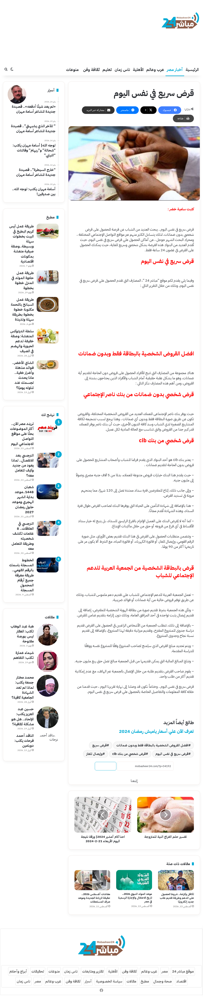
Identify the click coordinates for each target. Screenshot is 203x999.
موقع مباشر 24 (183, 971)
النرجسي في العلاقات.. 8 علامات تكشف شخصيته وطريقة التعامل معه (22, 536)
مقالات (131, 981)
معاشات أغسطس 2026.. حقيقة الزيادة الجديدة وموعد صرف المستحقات (94, 898)
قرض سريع (99, 745)
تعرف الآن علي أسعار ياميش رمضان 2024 (156, 731)
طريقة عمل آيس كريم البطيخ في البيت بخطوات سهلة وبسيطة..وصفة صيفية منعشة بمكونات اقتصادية (21, 243)
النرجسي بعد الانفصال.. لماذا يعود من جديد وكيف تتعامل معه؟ (22, 465)
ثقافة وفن (91, 70)
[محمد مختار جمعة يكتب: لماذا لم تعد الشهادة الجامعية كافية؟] (47, 686)
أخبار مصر (175, 70)
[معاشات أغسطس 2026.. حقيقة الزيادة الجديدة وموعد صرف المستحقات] (92, 880)
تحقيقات (37, 971)
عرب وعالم (155, 70)
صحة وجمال (162, 981)
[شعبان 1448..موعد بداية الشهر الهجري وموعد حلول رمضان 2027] (47, 491)
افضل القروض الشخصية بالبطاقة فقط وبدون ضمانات (152, 745)
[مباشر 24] (180, 21)
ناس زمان (122, 70)
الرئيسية (192, 70)
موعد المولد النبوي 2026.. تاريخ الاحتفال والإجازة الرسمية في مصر (135, 898)
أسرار (88, 981)
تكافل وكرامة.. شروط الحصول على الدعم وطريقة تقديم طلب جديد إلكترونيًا (177, 898)
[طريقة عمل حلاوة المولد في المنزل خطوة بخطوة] (47, 277)
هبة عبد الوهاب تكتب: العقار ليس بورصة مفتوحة (22, 634)
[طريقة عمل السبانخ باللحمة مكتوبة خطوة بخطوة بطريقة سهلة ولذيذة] (47, 304)
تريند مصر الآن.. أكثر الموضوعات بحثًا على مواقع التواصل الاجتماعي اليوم (22, 433)
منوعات (72, 70)
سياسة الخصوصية (109, 981)
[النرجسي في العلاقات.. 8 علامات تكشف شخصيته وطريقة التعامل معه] (47, 528)
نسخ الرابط (105, 766)
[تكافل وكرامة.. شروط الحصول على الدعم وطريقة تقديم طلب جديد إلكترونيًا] (176, 880)
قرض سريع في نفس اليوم (171, 754)
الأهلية (138, 70)
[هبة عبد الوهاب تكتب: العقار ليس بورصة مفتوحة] (47, 635)
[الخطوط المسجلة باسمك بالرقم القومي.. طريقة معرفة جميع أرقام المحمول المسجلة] (47, 565)
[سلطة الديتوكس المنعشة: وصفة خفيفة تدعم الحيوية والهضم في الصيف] (47, 336)
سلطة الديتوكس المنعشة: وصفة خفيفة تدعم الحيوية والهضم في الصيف (22, 341)
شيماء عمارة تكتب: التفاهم (23, 655)
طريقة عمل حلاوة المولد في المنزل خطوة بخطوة (22, 280)
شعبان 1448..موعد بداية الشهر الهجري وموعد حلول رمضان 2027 (23, 499)
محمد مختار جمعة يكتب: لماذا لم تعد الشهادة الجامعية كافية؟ (22, 687)
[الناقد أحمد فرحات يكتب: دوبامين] (47, 744)
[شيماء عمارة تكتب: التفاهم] (47, 661)
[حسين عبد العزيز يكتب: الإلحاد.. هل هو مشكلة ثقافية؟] (47, 717)
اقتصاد (181, 981)
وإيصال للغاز (94, 754)
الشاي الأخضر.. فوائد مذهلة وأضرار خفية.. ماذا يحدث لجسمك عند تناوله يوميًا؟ (23, 375)
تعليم (107, 70)
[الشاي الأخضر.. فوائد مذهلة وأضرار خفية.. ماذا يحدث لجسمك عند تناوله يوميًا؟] (47, 364)
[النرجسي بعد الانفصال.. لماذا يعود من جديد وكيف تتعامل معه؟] (47, 460)
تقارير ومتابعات (93, 971)
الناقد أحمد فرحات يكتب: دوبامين (24, 740)
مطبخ (145, 981)
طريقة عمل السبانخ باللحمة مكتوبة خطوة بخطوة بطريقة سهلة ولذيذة (22, 309)
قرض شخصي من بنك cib (129, 754)
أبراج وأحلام (18, 971)
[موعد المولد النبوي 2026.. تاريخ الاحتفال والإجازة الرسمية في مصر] (134, 880)
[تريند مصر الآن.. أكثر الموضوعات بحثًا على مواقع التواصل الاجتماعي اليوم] (47, 428)
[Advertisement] (67, 32)
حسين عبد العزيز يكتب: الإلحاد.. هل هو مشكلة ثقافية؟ (22, 716)
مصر (165, 971)
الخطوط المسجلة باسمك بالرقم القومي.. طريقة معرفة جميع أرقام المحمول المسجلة (21, 575)
